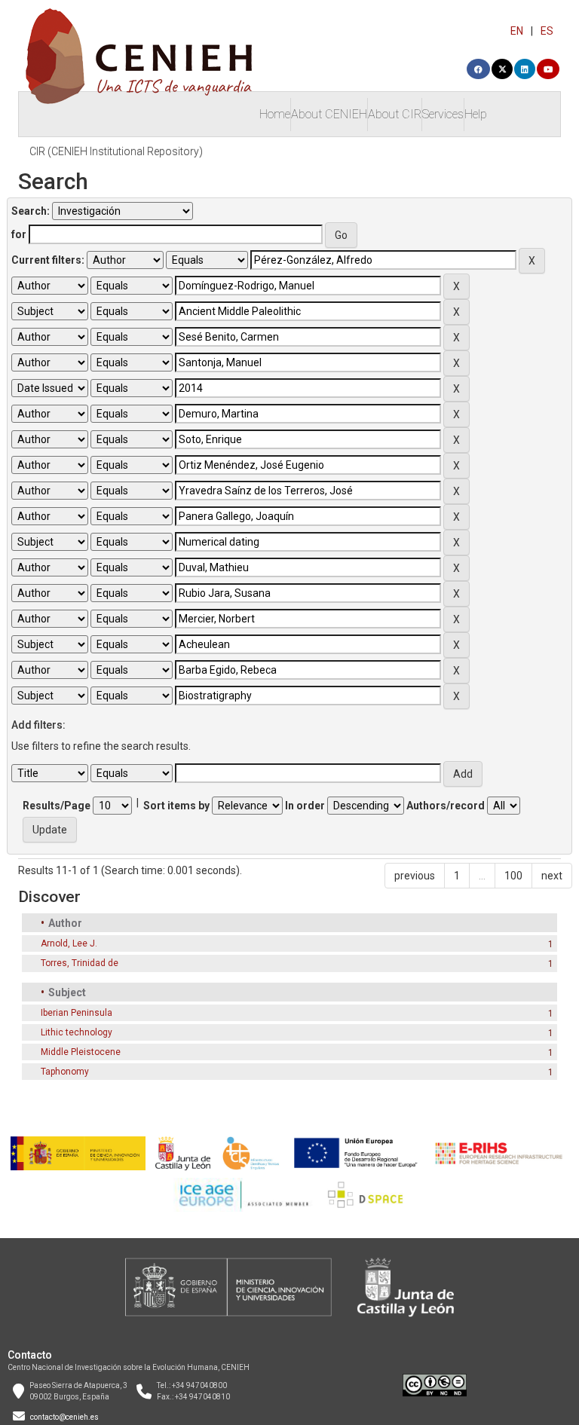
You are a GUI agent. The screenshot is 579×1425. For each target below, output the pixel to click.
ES (547, 31)
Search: (30, 211)
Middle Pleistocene (81, 1052)
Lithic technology (76, 1032)
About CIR (394, 114)
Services (443, 114)
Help (475, 114)
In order (305, 806)
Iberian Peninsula (76, 1013)
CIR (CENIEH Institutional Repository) (116, 151)
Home (274, 114)
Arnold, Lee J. (69, 943)
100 (513, 876)
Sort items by (176, 806)
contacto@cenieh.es (64, 1417)
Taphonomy (65, 1071)
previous (414, 876)
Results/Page (56, 806)
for (18, 234)
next (551, 876)
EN (516, 31)
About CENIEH (329, 114)
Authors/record (445, 806)
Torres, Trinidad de (79, 963)
